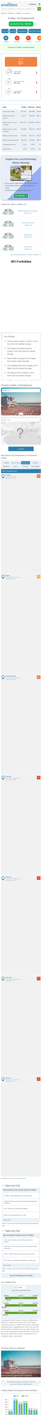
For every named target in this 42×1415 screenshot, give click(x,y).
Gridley (18, 13)
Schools (35, 463)
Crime (16, 466)
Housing (25, 466)
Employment (26, 463)
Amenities (6, 466)
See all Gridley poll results (21, 1275)
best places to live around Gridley (16, 1178)
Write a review (6, 1223)
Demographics (22, 31)
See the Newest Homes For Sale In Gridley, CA (26, 254)
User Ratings (35, 466)
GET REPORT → (21, 196)
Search (3, 13)
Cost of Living (15, 463)
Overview (5, 31)
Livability (31, 4)
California (11, 13)
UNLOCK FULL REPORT (22, 24)
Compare (21, 449)
